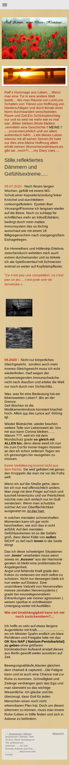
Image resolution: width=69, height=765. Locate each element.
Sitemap (27, 734)
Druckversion (15, 734)
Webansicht (58, 733)
